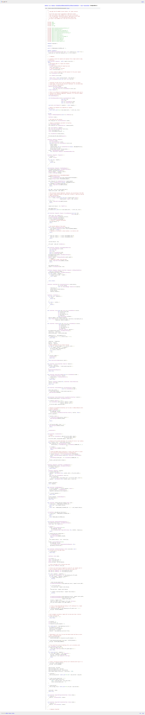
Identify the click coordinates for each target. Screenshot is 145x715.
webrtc (46, 5)
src (50, 5)
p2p (82, 5)
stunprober (86, 5)
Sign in (142, 1)
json (143, 713)
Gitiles (7, 713)
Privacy (10, 713)
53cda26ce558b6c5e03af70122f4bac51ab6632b (67, 5)
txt (140, 713)
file (68, 8)
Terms (13, 713)
